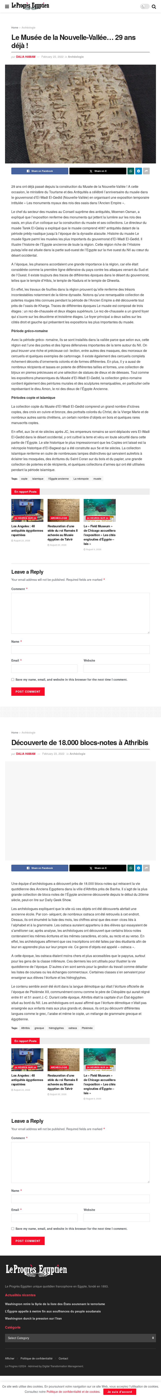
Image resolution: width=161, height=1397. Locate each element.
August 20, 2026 (57, 544)
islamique (37, 478)
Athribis (25, 1028)
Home (14, 27)
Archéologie (28, 27)
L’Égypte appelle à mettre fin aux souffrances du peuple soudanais (53, 1311)
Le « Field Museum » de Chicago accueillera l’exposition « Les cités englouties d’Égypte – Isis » (100, 535)
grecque (39, 1028)
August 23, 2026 (21, 540)
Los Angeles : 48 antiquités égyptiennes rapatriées (27, 530)
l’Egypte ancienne (58, 478)
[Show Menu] (7, 6)
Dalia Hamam (25, 57)
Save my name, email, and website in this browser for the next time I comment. (71, 679)
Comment (19, 589)
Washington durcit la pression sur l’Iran (33, 1318)
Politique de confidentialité (36, 1358)
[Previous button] (13, 118)
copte (24, 478)
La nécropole (81, 478)
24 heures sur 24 (25, 518)
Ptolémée (87, 1028)
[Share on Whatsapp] (130, 171)
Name (16, 641)
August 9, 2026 (93, 549)
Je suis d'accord (120, 1392)
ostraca (73, 1028)
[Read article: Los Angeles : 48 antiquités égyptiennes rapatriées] (27, 510)
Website (89, 660)
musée (97, 478)
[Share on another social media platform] (146, 171)
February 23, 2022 (53, 57)
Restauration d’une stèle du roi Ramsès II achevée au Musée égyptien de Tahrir (63, 533)
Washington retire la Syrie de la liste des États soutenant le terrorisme (55, 1304)
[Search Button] (154, 6)
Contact (63, 1358)
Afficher (9, 1358)
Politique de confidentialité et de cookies (73, 1391)
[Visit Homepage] (30, 6)
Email (16, 660)
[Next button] (147, 118)
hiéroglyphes (56, 1028)
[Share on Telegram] (138, 171)
